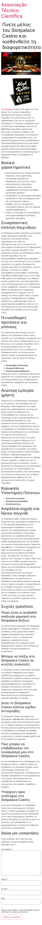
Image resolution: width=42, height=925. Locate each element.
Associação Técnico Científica (14, 10)
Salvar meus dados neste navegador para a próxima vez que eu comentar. (20, 911)
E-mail (4, 889)
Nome (4, 879)
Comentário (7, 849)
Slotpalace (8, 109)
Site (3, 898)
